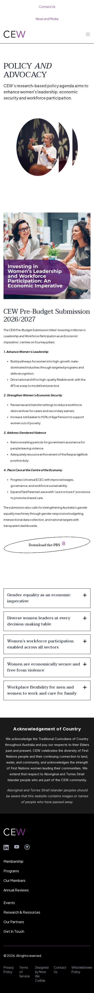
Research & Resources (21, 912)
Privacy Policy (8, 969)
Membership (13, 861)
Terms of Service (24, 971)
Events (9, 902)
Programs (11, 871)
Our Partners (13, 921)
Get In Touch (13, 931)
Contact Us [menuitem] (47, 6)
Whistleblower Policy (81, 969)
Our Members (14, 880)
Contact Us (60, 969)
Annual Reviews (16, 890)
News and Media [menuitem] (47, 19)
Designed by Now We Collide (42, 973)
